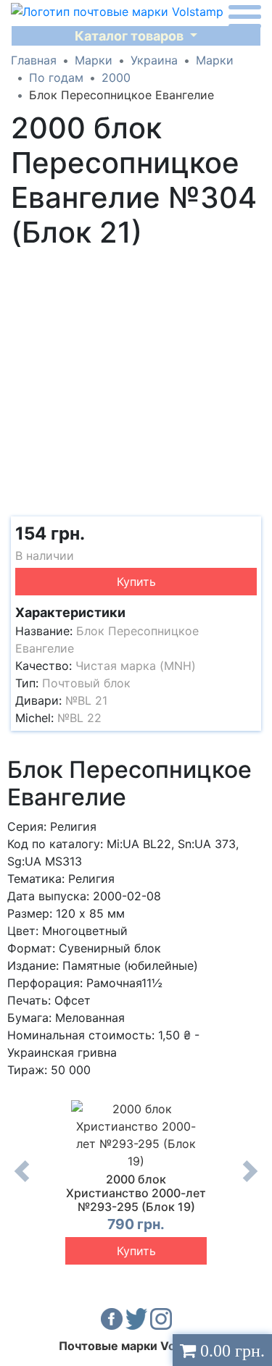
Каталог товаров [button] (130, 35)
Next (250, 1182)
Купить (136, 581)
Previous (22, 1182)
